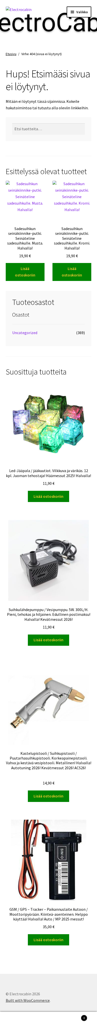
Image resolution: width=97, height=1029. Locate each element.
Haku (48, 1020)
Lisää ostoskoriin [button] (25, 271)
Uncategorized (24, 332)
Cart (75, 1016)
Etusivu (11, 54)
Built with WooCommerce (28, 1000)
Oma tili (16, 1020)
